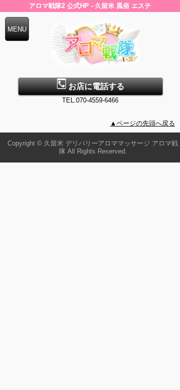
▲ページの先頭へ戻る (142, 123)
